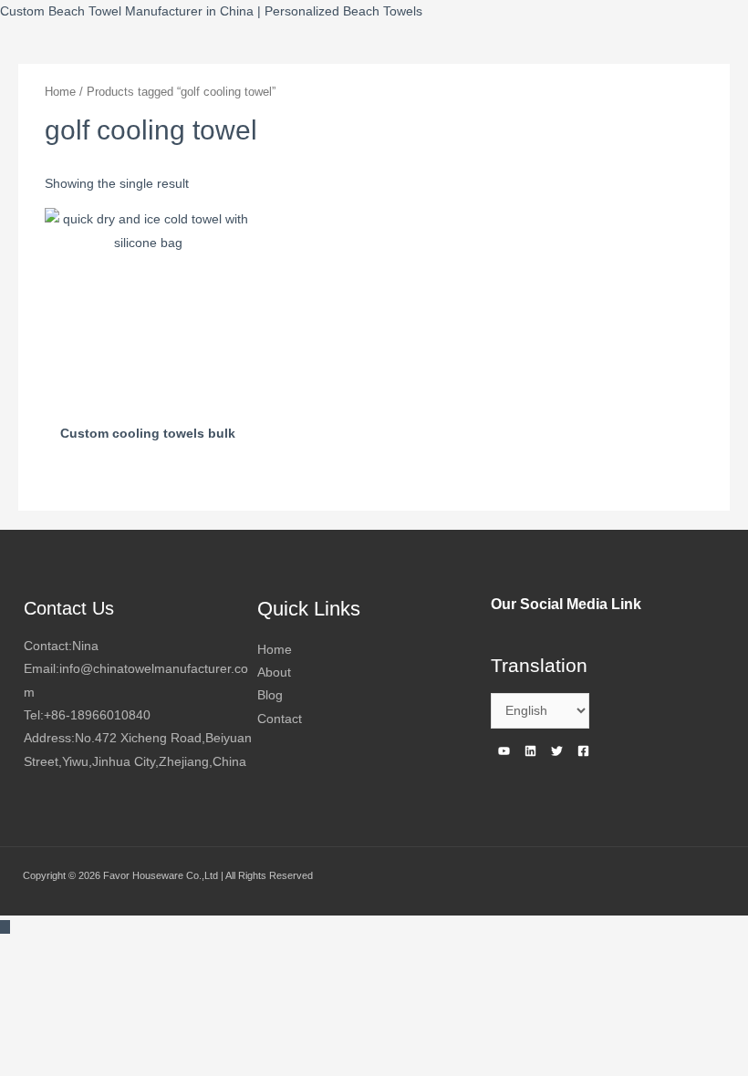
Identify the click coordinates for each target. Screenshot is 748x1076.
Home (60, 92)
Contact (279, 719)
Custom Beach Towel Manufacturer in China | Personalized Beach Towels (211, 11)
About (274, 672)
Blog (270, 695)
